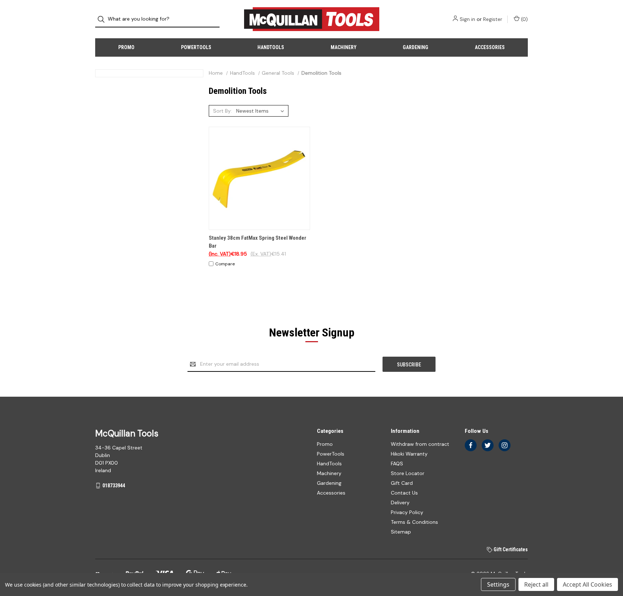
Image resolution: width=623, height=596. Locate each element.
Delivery (400, 502)
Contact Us (404, 493)
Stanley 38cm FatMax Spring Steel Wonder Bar (257, 242)
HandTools (270, 47)
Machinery (344, 47)
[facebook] (471, 445)
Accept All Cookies (587, 584)
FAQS (397, 463)
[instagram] (505, 445)
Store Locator (407, 473)
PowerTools (196, 47)
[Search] (103, 19)
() (524, 19)
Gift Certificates (510, 549)
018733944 (113, 485)
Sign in (467, 19)
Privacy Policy (407, 512)
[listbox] (261, 110)
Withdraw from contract (420, 444)
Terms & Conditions (414, 522)
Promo (126, 47)
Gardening (415, 47)
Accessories (490, 47)
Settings (498, 584)
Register (492, 19)
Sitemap (401, 531)
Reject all (536, 584)
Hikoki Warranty (409, 454)
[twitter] (488, 445)
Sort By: (222, 111)
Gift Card (402, 483)
